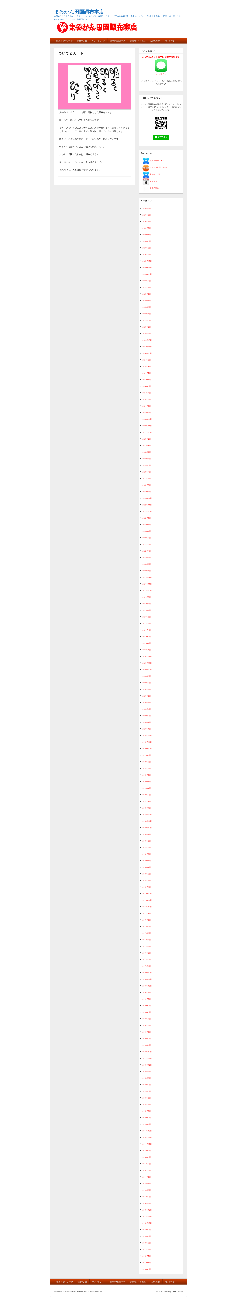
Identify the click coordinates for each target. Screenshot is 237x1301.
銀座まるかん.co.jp (64, 40)
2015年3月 (147, 1111)
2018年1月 (147, 887)
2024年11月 (147, 346)
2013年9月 (147, 1229)
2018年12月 (147, 814)
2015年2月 (147, 1117)
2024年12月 (147, 340)
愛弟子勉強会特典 (117, 40)
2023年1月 (147, 491)
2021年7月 (147, 610)
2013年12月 (147, 1209)
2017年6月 (147, 933)
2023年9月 (147, 439)
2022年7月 (147, 531)
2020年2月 (147, 722)
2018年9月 (147, 834)
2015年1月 (147, 1124)
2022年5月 (147, 544)
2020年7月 (147, 689)
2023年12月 (147, 419)
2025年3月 (147, 320)
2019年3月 (147, 794)
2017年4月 (147, 946)
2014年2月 (147, 1196)
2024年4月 (147, 392)
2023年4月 (147, 471)
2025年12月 (147, 261)
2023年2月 (147, 485)
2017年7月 (147, 926)
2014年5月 (147, 1177)
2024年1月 (147, 412)
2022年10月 (147, 511)
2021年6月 (147, 616)
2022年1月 (147, 570)
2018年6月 (147, 854)
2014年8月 (147, 1157)
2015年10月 (147, 1065)
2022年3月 (147, 557)
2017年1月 (147, 966)
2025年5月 (147, 307)
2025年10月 (147, 274)
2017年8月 (147, 920)
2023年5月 (147, 465)
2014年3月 (147, 1190)
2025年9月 (147, 280)
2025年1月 (147, 333)
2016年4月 (147, 1025)
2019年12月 (147, 735)
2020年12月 (147, 656)
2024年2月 (147, 406)
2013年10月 (147, 1223)
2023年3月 (147, 478)
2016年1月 (147, 1045)
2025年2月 (147, 326)
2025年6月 (147, 300)
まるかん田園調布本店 (79, 11)
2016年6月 (147, 1012)
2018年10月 (147, 827)
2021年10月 (147, 590)
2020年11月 (147, 663)
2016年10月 (147, 985)
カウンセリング (98, 40)
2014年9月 (147, 1150)
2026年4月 (147, 234)
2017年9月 (147, 913)
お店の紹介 (155, 40)
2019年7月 (147, 768)
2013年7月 (147, 1242)
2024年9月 (147, 359)
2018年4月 (147, 867)
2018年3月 (147, 873)
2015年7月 (147, 1084)
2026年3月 (147, 241)
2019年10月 (147, 748)
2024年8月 (147, 366)
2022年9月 (147, 518)
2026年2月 (147, 247)
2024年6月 (147, 379)
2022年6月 (147, 537)
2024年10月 (147, 353)
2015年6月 (147, 1091)
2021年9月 (147, 597)
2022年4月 (147, 551)
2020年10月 (147, 669)
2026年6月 (147, 221)
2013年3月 (147, 1269)
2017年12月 (147, 893)
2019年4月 (147, 788)
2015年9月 (147, 1071)
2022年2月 (147, 564)
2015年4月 (147, 1104)
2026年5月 (147, 228)
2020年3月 (147, 715)
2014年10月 (147, 1144)
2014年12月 (147, 1130)
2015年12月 (147, 1051)
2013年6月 (147, 1249)
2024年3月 (147, 399)
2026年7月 (147, 214)
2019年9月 (147, 755)
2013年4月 (147, 1262)
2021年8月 (147, 603)
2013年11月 (147, 1216)
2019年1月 (147, 808)
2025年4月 (147, 313)
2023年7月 (147, 452)
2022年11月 (147, 504)
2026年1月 (147, 254)
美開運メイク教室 (138, 40)
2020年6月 (147, 695)
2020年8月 (147, 682)
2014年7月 (147, 1163)
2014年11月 (147, 1137)
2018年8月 (147, 840)
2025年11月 (147, 267)
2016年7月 (147, 1005)
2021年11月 (147, 583)
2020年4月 (147, 709)
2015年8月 (147, 1078)
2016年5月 (147, 1018)
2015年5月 (147, 1097)
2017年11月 (147, 900)
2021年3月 (147, 636)
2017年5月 (147, 939)
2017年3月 (147, 952)
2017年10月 (147, 906)
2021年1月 (147, 649)
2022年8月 (147, 524)
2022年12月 (147, 498)
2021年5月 (147, 623)
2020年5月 (147, 702)
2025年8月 (147, 287)
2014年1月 (147, 1203)
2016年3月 (147, 1032)
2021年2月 (147, 643)
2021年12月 (147, 577)
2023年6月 (147, 458)
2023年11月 (147, 425)
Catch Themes (177, 1291)
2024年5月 (147, 386)
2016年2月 (147, 1038)
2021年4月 (147, 630)
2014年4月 (147, 1183)
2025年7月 (147, 294)
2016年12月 (147, 972)
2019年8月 (147, 761)
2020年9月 (147, 676)
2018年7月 (147, 847)
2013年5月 (147, 1256)
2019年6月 (147, 775)
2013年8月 (147, 1236)
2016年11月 (147, 979)
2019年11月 (147, 742)
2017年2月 (147, 959)
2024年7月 (147, 373)
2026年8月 (147, 208)
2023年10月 (147, 432)
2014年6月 (147, 1170)
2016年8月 (147, 999)
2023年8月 (147, 445)
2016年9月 (147, 992)
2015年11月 (147, 1058)
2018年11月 (147, 821)
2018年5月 (147, 860)
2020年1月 (147, 728)
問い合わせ (169, 40)
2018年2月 (147, 880)
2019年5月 (147, 781)
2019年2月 (147, 801)
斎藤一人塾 (82, 40)
